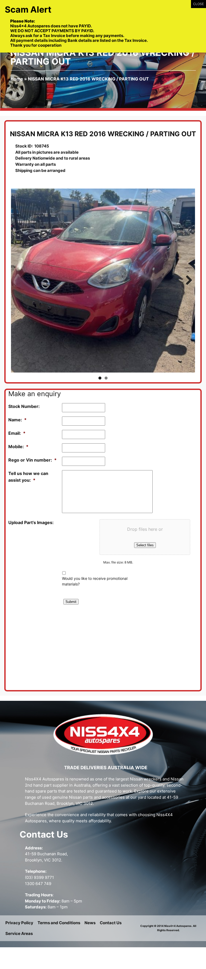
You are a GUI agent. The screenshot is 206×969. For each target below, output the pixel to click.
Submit (70, 602)
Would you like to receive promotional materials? (94, 581)
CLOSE (198, 4)
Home (16, 79)
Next (187, 280)
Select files (145, 545)
